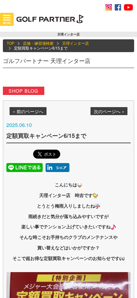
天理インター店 (75, 43)
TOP (10, 43)
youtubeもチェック (128, 7)
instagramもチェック (108, 7)
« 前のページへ (28, 111)
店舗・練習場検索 (38, 43)
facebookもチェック (118, 7)
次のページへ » (109, 111)
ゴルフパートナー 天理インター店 (46, 60)
